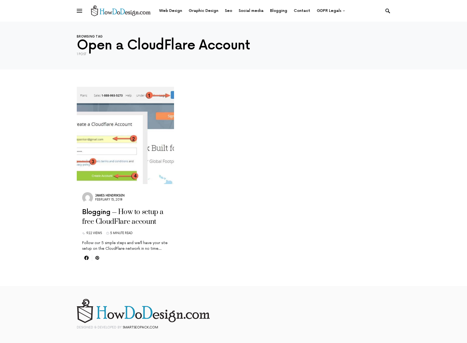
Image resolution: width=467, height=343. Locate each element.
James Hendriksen (110, 195)
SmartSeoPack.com (140, 327)
